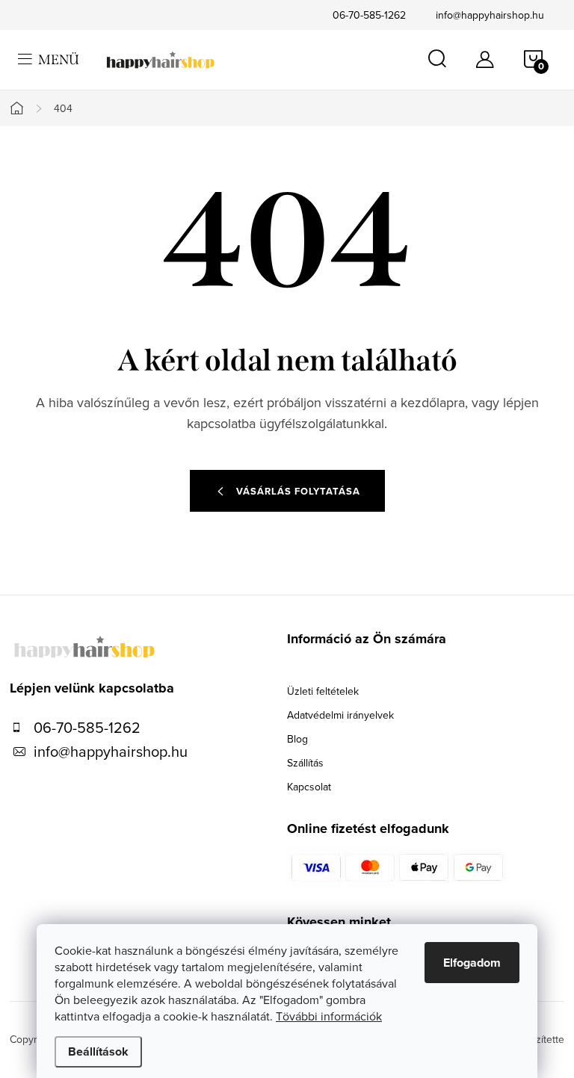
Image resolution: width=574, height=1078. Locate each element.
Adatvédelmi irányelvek (340, 714)
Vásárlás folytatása (298, 491)
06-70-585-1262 (369, 14)
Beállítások (98, 1051)
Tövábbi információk (329, 1016)
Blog (297, 738)
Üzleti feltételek (323, 691)
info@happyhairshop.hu (490, 14)
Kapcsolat (309, 786)
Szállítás (305, 762)
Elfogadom (472, 962)
